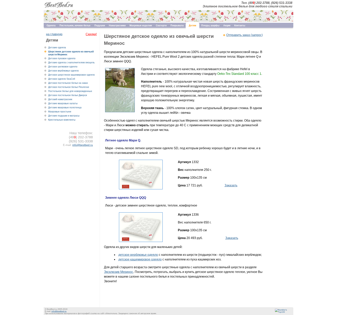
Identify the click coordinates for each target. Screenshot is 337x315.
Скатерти (161, 25)
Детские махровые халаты (63, 103)
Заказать (230, 185)
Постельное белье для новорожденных (70, 91)
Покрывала (177, 25)
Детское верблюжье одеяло (63, 70)
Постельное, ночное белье (74, 25)
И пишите (111, 286)
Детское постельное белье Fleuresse (68, 87)
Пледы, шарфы (210, 25)
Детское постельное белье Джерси (67, 95)
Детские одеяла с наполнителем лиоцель (71, 62)
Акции (226, 25)
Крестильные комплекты (61, 119)
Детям (192, 25)
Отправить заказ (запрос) (244, 35)
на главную (54, 34)
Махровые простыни (59, 111)
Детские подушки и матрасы (64, 115)
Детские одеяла (57, 47)
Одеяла (51, 25)
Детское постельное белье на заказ (68, 83)
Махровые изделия (140, 25)
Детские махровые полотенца (65, 107)
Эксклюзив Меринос (118, 272)
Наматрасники (117, 25)
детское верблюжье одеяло (138, 254)
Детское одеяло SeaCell (61, 79)
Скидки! (91, 34)
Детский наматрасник (60, 99)
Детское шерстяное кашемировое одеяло (71, 74)
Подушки (99, 25)
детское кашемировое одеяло (140, 259)
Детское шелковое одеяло (62, 66)
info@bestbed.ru (82, 144)
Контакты (239, 25)
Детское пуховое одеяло (61, 58)
